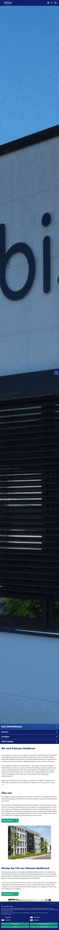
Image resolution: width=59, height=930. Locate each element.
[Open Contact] (56, 372)
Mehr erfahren (8, 820)
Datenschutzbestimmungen (52, 903)
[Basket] (48, 3)
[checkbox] (2, 917)
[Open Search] (51, 3)
